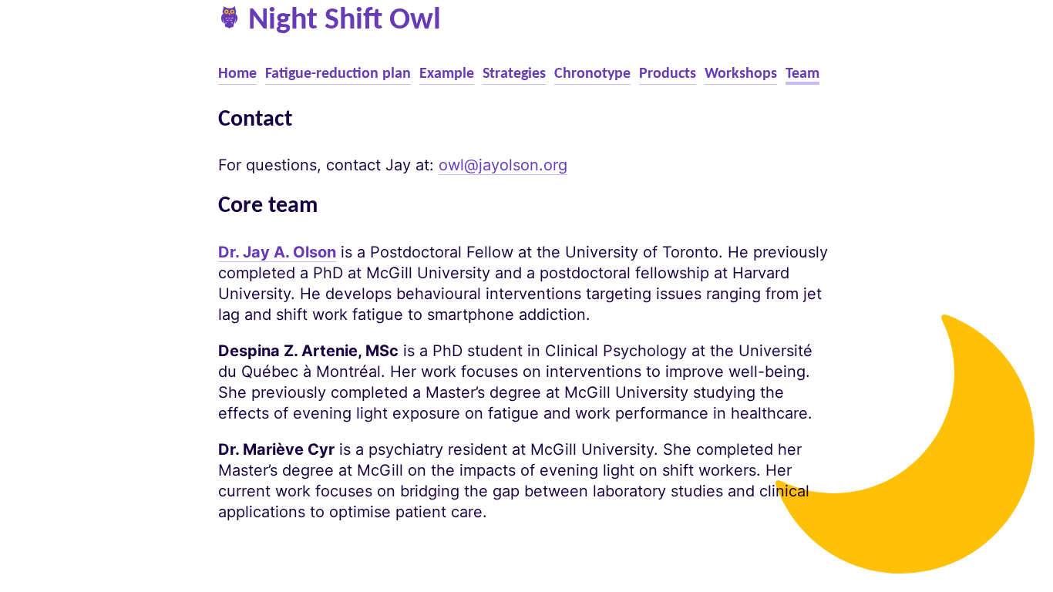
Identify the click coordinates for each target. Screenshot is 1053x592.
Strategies (514, 74)
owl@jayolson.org (503, 165)
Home (237, 74)
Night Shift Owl (344, 20)
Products (667, 74)
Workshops (741, 74)
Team (802, 74)
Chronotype (592, 74)
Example (446, 74)
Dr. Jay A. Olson (277, 252)
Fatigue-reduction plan (338, 74)
